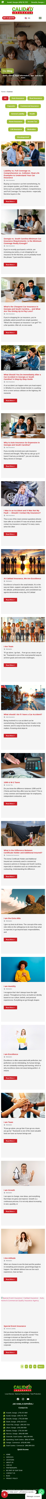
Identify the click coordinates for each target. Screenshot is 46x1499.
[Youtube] (28, 1399)
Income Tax (32, 122)
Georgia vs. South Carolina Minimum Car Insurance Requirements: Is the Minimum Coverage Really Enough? (22, 241)
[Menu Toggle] (40, 17)
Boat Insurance (36, 98)
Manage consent (33, 1496)
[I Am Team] (23, 629)
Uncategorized (23, 137)
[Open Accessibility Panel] (4, 1494)
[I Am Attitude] (23, 1241)
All (5, 98)
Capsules (11, 106)
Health (32, 114)
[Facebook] (18, 1399)
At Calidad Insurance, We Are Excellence (22, 578)
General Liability (17, 114)
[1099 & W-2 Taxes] (23, 765)
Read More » (10, 201)
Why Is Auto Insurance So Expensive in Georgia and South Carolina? (22, 444)
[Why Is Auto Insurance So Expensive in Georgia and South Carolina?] (23, 425)
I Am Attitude (10, 1258)
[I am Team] (23, 1105)
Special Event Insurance (15, 1326)
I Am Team (8, 646)
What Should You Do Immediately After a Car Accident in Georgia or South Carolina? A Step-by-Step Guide (22, 377)
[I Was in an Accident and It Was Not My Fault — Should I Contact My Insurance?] (23, 493)
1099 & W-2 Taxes (12, 782)
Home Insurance (15, 122)
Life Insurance (16, 129)
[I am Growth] (23, 1173)
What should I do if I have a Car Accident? (23, 714)
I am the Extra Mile (12, 918)
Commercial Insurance (29, 106)
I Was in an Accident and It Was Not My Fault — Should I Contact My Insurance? (22, 512)
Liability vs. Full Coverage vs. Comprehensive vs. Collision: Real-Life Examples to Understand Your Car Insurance (21, 174)
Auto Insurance (18, 98)
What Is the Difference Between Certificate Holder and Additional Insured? (23, 851)
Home (3, 92)
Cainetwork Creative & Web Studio (24, 1492)
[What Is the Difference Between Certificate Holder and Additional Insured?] (23, 833)
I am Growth (9, 1190)
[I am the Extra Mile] (23, 901)
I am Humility (10, 986)
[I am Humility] (23, 969)
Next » (41, 1366)
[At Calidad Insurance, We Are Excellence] (23, 561)
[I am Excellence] (23, 1037)
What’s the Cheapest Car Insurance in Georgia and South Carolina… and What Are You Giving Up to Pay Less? (22, 309)
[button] (41, 1492)
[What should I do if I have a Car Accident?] (23, 697)
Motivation (31, 129)
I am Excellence (11, 1054)
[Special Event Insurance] (23, 1309)
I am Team (8, 1122)
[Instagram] (23, 1399)
